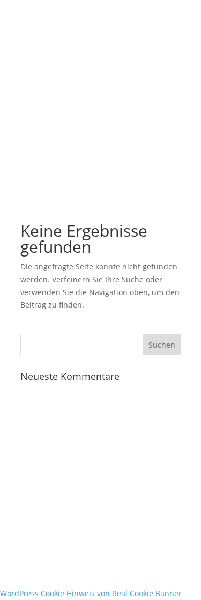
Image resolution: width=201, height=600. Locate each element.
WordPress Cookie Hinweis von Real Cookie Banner (91, 593)
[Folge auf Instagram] (50, 531)
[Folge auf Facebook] (29, 531)
